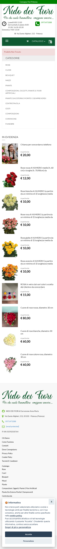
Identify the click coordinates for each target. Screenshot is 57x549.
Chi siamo (6, 438)
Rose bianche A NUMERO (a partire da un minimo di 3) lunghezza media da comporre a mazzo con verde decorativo (37, 195)
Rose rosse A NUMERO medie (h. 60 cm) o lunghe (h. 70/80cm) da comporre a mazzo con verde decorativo (37, 171)
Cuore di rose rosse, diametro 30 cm (37, 307)
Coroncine (11, 119)
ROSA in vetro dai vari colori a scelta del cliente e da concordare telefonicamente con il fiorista (37, 287)
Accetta (28, 534)
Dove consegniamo (9, 449)
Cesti (7, 108)
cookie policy (16, 515)
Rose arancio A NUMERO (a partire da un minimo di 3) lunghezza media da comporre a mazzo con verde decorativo (37, 265)
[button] (49, 41)
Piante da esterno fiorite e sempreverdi (25, 98)
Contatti (5, 446)
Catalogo (38, 41)
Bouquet (9, 75)
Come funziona (8, 442)
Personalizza (28, 541)
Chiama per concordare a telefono (36, 144)
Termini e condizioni (9, 461)
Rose (7, 65)
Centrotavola (12, 103)
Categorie (13, 58)
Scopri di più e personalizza (18, 527)
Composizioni (12, 114)
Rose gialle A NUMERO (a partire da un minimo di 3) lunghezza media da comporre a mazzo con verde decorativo (37, 241)
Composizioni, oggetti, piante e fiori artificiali (23, 92)
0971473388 (46, 22)
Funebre (9, 124)
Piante (8, 85)
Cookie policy (7, 457)
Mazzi (8, 80)
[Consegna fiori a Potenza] (28, 12)
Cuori (8, 70)
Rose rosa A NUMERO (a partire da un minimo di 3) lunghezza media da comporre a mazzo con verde (37, 217)
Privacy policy (7, 453)
